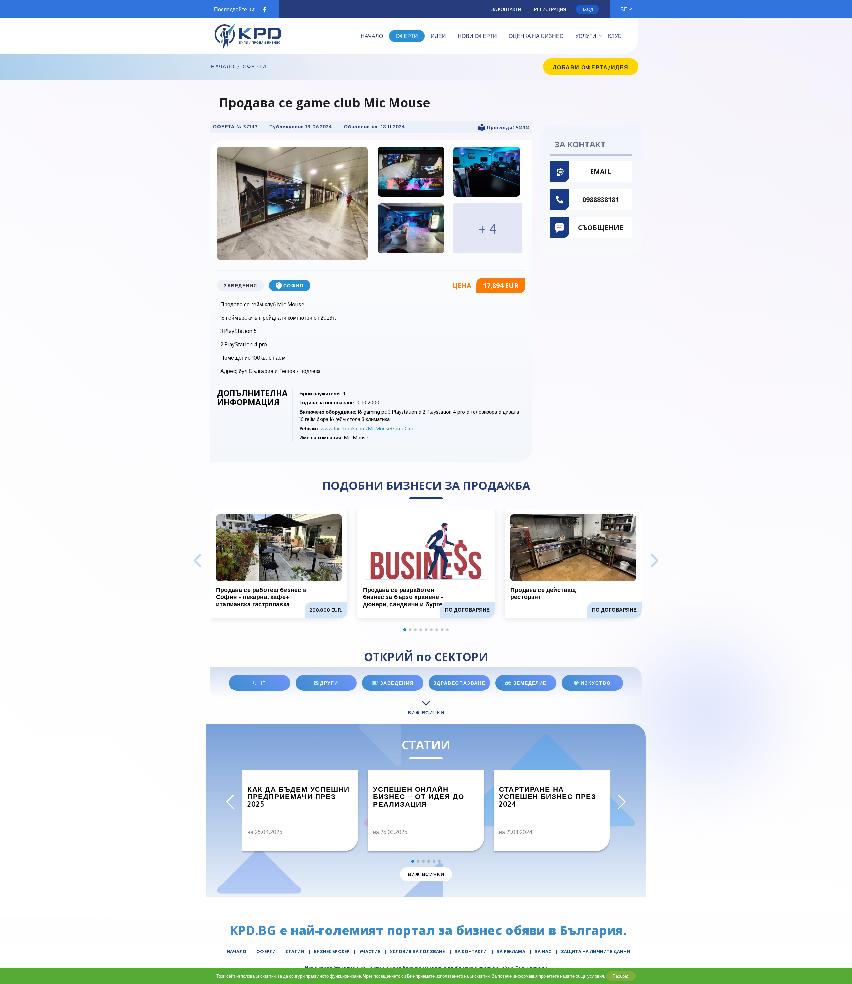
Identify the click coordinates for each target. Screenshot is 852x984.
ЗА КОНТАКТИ (471, 951)
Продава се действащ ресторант (543, 593)
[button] (654, 561)
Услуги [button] (585, 36)
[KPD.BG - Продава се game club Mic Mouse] (292, 203)
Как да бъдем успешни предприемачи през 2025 (298, 797)
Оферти (255, 67)
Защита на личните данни (595, 951)
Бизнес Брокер (331, 951)
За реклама (511, 951)
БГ (623, 9)
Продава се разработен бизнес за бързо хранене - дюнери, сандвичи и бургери (406, 597)
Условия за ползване (417, 951)
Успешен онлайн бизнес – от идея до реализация (418, 797)
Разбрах (621, 976)
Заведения (240, 285)
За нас (543, 951)
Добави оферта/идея (591, 67)
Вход (587, 9)
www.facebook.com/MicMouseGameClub (368, 428)
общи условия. (590, 976)
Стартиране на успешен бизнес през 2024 (547, 797)
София (293, 285)
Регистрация (550, 9)
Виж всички (426, 874)
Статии (295, 951)
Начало (223, 67)
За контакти (506, 9)
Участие (369, 951)
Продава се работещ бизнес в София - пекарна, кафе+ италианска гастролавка (261, 597)
